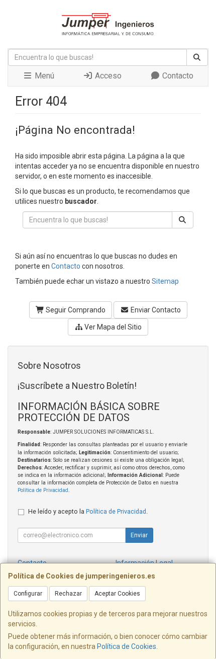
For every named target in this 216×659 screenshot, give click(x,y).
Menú (43, 75)
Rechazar (68, 593)
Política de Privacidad (43, 490)
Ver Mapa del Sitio (112, 327)
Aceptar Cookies (117, 593)
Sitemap (165, 281)
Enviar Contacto (155, 310)
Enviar (139, 535)
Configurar (28, 593)
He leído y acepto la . (88, 511)
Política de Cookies (126, 646)
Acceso (107, 75)
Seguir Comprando (74, 310)
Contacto (176, 75)
